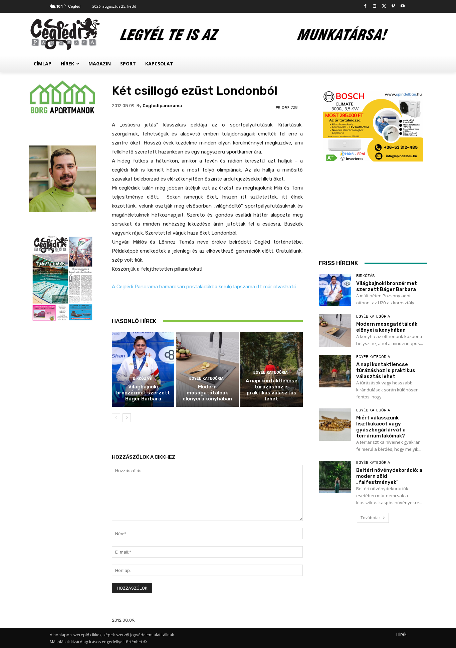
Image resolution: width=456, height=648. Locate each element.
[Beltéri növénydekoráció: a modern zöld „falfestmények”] (335, 477)
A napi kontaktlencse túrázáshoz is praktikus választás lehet (271, 390)
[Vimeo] (393, 6)
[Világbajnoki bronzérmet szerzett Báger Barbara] (143, 369)
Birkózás (142, 378)
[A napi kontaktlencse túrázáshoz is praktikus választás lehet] (335, 371)
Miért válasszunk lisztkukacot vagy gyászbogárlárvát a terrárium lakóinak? (381, 427)
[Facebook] (365, 6)
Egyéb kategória (206, 378)
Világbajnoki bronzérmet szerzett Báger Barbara (143, 393)
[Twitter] (384, 6)
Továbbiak (371, 518)
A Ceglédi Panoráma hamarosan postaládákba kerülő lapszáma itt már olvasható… (205, 287)
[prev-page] (116, 417)
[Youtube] (402, 6)
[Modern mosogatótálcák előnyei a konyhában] (207, 369)
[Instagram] (375, 6)
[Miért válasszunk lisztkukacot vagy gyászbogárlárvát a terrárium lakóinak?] (335, 424)
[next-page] (127, 417)
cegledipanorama (162, 105)
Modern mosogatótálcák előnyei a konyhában (207, 393)
